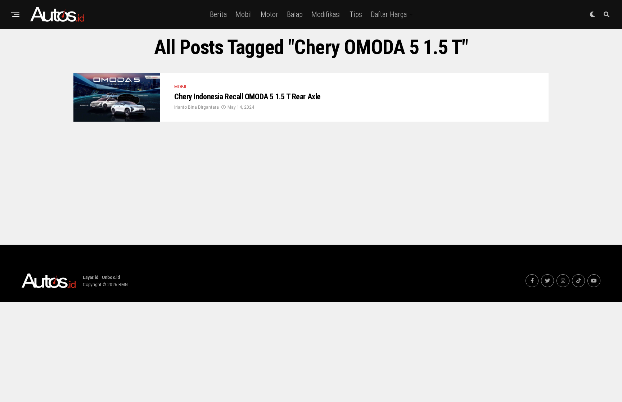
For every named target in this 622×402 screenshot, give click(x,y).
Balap (295, 14)
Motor (269, 14)
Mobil (243, 14)
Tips (356, 14)
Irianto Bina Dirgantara (196, 107)
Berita (218, 14)
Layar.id (90, 277)
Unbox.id (111, 277)
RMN (123, 284)
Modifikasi (326, 14)
